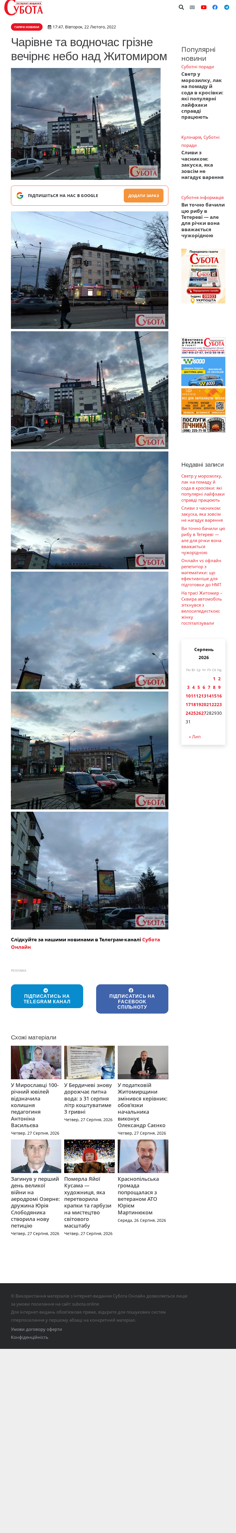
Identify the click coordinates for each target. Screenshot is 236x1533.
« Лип (195, 736)
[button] (181, 7)
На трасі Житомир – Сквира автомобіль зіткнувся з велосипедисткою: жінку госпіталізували (201, 608)
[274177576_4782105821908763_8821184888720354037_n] (90, 390)
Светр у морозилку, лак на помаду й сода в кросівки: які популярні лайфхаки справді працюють (202, 95)
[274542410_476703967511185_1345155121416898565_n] (90, 510)
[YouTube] (204, 7)
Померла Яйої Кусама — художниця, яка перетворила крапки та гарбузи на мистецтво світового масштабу (87, 1202)
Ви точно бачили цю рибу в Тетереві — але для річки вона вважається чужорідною (203, 220)
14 (209, 696)
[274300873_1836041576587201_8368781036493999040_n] (90, 871)
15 (214, 696)
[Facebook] (215, 7)
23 (219, 704)
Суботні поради (197, 66)
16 (219, 696)
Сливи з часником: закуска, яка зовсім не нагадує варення (202, 164)
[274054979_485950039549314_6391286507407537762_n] (90, 750)
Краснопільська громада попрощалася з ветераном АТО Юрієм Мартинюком (138, 1195)
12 (198, 696)
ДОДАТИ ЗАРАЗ (143, 195)
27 (203, 713)
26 (198, 713)
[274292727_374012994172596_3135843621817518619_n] (90, 270)
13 (203, 696)
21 (209, 704)
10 (188, 696)
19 (198, 704)
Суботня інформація (202, 197)
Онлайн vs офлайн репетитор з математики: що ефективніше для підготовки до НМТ (201, 572)
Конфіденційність (29, 1337)
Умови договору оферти (36, 1329)
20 (203, 704)
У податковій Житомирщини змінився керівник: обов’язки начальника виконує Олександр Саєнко (143, 1105)
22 (214, 704)
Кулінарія (191, 137)
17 (188, 704)
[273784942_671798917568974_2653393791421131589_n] (90, 630)
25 (193, 713)
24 (188, 713)
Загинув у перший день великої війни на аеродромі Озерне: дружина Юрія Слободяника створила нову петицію (35, 1202)
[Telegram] (226, 7)
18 (193, 704)
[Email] (192, 7)
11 (193, 696)
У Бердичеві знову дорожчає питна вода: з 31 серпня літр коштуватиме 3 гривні (88, 1098)
